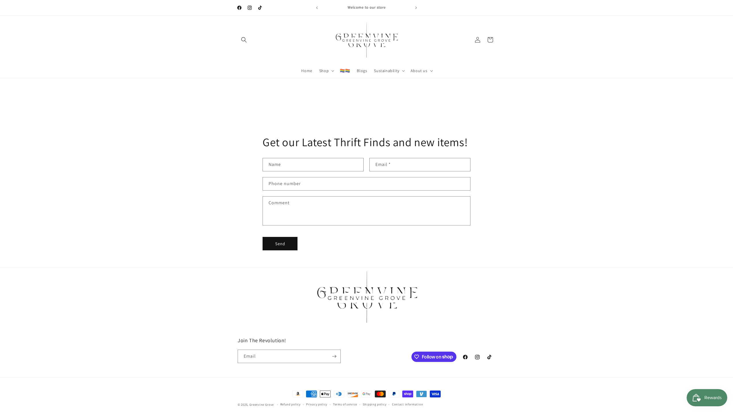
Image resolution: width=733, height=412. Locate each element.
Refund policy (290, 404)
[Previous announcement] (317, 7)
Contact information (407, 404)
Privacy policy (316, 404)
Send (280, 243)
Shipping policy (375, 404)
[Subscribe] (334, 356)
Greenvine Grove (262, 405)
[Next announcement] (416, 7)
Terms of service (345, 404)
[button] (244, 39)
